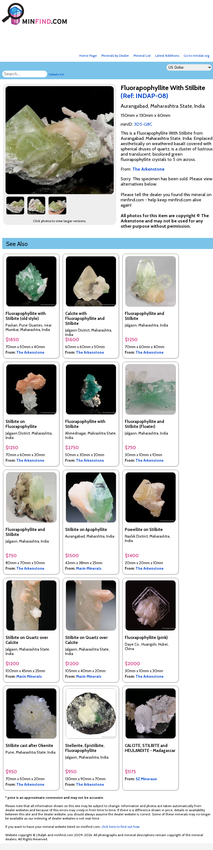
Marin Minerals (89, 568)
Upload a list (56, 74)
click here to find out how (121, 827)
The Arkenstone (30, 352)
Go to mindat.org (196, 55)
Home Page (88, 55)
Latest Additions (167, 55)
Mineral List (142, 55)
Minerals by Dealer (115, 55)
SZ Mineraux (146, 779)
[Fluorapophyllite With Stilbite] (60, 192)
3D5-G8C (143, 124)
